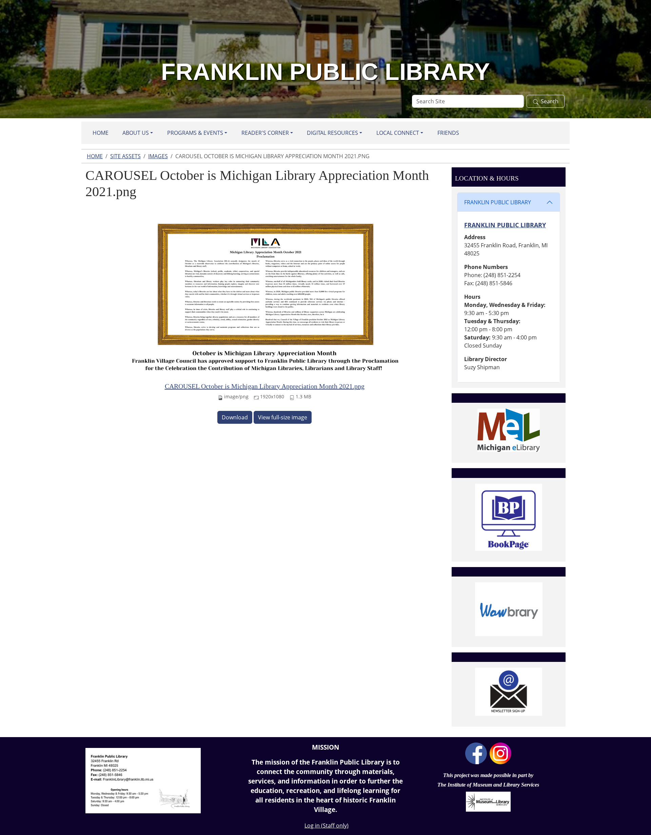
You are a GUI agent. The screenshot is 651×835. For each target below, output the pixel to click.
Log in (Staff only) (326, 825)
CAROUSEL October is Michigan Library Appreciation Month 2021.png (264, 386)
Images (158, 156)
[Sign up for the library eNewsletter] (508, 691)
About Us (135, 133)
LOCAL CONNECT (397, 133)
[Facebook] (476, 752)
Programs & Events (195, 133)
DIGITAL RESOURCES (332, 133)
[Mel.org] (508, 430)
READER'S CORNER (265, 133)
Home (100, 133)
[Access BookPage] (508, 517)
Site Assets (125, 156)
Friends (448, 133)
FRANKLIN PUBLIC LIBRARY (497, 202)
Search (549, 101)
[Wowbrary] (508, 609)
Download (235, 417)
